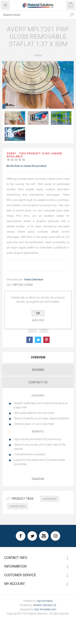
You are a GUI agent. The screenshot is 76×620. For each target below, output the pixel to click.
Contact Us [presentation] (38, 382)
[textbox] (34, 15)
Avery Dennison (33, 279)
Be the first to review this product (26, 165)
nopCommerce (45, 600)
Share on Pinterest (46, 340)
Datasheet (38, 478)
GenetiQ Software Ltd (44, 605)
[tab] (38, 357)
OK (38, 313)
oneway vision (17, 506)
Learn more (38, 319)
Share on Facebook (29, 340)
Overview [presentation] (38, 357)
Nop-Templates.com (45, 609)
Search (72, 15)
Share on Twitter (38, 340)
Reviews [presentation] (38, 370)
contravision (49, 498)
